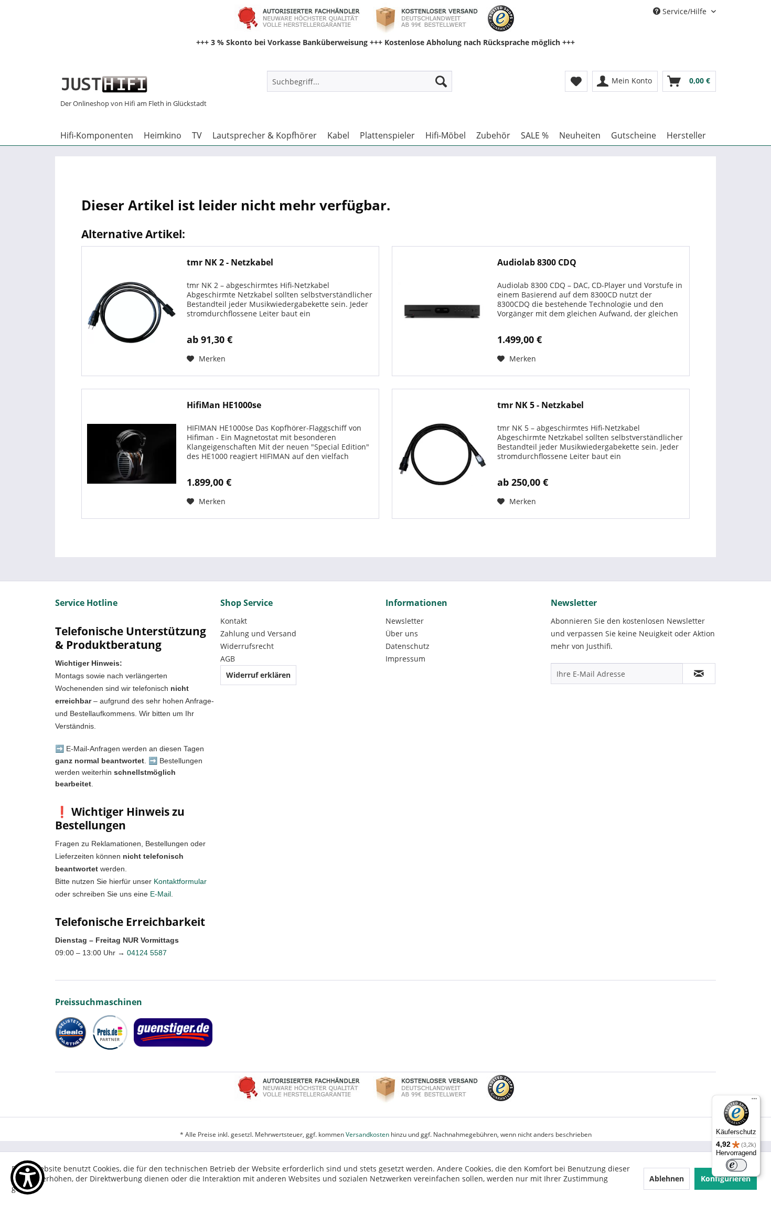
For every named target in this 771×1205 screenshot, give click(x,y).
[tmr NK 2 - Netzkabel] (131, 311)
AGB (227, 659)
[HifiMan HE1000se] (131, 454)
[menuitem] (359, 81)
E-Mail (160, 894)
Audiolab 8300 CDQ (536, 262)
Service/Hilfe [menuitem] (684, 11)
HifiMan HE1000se (224, 405)
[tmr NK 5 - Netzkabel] (442, 454)
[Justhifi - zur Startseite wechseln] (104, 84)
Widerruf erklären (258, 675)
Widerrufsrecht (247, 646)
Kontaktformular (180, 881)
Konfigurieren (726, 1178)
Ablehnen (666, 1178)
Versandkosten (367, 1134)
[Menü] (754, 1101)
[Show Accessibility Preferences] (27, 1177)
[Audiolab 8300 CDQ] (442, 311)
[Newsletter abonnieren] (698, 673)
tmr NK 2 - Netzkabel (230, 262)
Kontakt (233, 621)
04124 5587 (147, 952)
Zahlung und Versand (258, 633)
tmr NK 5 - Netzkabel (540, 405)
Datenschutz (407, 646)
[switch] (736, 1165)
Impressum (405, 659)
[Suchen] (441, 81)
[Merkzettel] (576, 81)
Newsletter (404, 621)
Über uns (401, 633)
